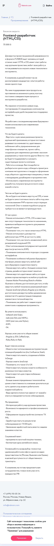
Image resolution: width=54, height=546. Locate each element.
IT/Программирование (19, 19)
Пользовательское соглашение (17, 513)
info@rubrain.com (11, 505)
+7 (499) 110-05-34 (11, 493)
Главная (4, 17)
